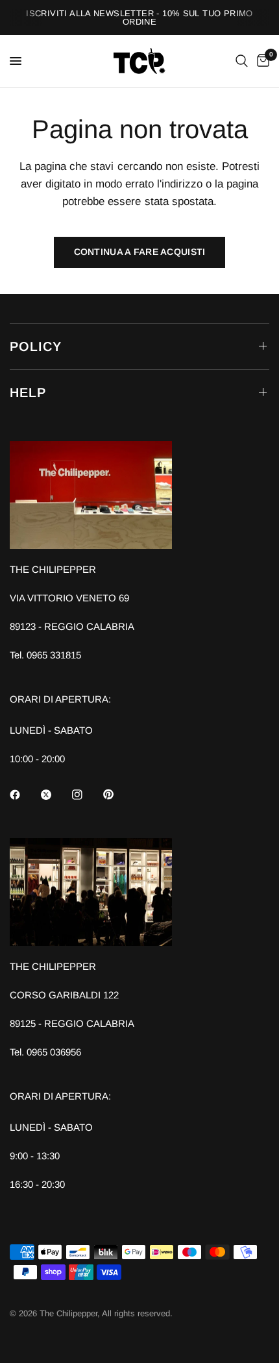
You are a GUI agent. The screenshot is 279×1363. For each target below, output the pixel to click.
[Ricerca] (241, 61)
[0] (260, 61)
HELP (28, 392)
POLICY (36, 346)
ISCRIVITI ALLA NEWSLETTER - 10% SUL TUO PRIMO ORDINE (139, 17)
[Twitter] (55, 794)
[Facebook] (24, 794)
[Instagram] (86, 794)
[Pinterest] (117, 794)
